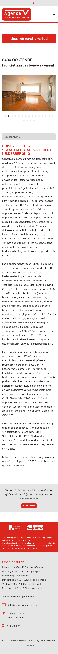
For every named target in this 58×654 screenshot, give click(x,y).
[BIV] (18, 528)
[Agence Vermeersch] (16, 14)
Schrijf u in (29, 505)
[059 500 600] (24, 3)
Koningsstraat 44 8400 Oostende (17, 615)
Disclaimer (50, 641)
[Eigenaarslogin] (34, 3)
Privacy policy (29, 645)
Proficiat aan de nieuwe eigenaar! (28, 65)
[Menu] (54, 14)
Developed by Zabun (36, 641)
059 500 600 (13, 626)
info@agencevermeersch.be (22, 605)
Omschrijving (12, 136)
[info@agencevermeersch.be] (29, 3)
